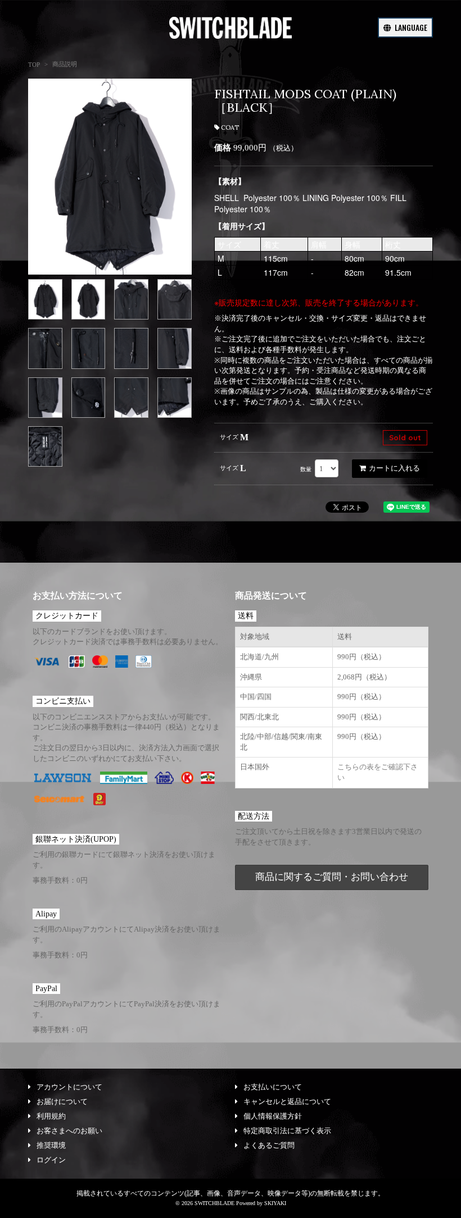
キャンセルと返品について (287, 1101)
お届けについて (62, 1101)
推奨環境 (51, 1145)
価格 (222, 147)
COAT (230, 127)
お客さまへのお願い (69, 1130)
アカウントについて (69, 1087)
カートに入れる (394, 468)
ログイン (51, 1160)
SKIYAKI (275, 1203)
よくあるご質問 (269, 1145)
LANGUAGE (410, 27)
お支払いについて (272, 1087)
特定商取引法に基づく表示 (287, 1130)
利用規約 (51, 1116)
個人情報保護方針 (272, 1116)
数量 (305, 469)
